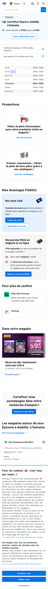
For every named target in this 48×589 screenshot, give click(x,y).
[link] (44, 443)
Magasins (9, 16)
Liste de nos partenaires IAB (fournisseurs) (21, 564)
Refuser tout (24, 579)
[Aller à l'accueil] (4, 3)
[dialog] (24, 527)
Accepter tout (24, 573)
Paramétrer (24, 585)
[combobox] (24, 9)
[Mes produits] (32, 3)
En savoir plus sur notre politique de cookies (23, 537)
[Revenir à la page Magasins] (3, 17)
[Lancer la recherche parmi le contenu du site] (43, 9)
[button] (24, 3)
